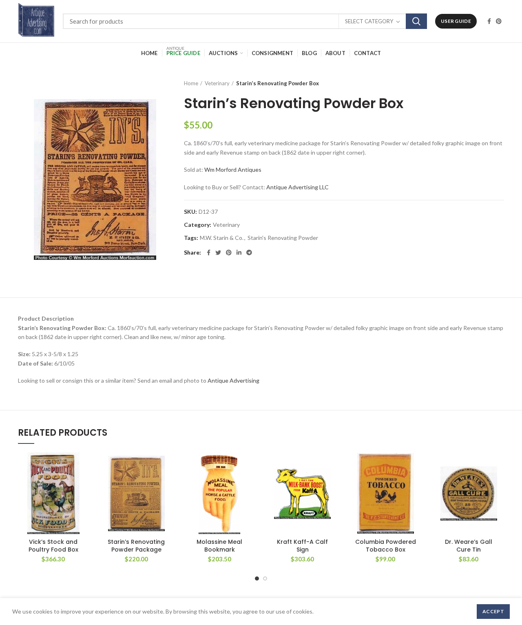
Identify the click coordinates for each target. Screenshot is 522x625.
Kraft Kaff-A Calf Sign (302, 545)
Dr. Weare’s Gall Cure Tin (468, 545)
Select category (369, 21)
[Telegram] (249, 252)
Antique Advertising (233, 380)
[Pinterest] (498, 21)
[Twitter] (218, 252)
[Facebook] (489, 21)
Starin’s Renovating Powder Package (136, 545)
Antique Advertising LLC (297, 187)
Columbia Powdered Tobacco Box (385, 545)
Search (416, 21)
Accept (493, 611)
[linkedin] (239, 252)
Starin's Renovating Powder (283, 238)
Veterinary (217, 83)
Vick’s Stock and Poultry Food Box (53, 545)
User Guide (456, 21)
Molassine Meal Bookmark (219, 545)
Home (191, 83)
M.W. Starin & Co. (221, 238)
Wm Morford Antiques (232, 169)
